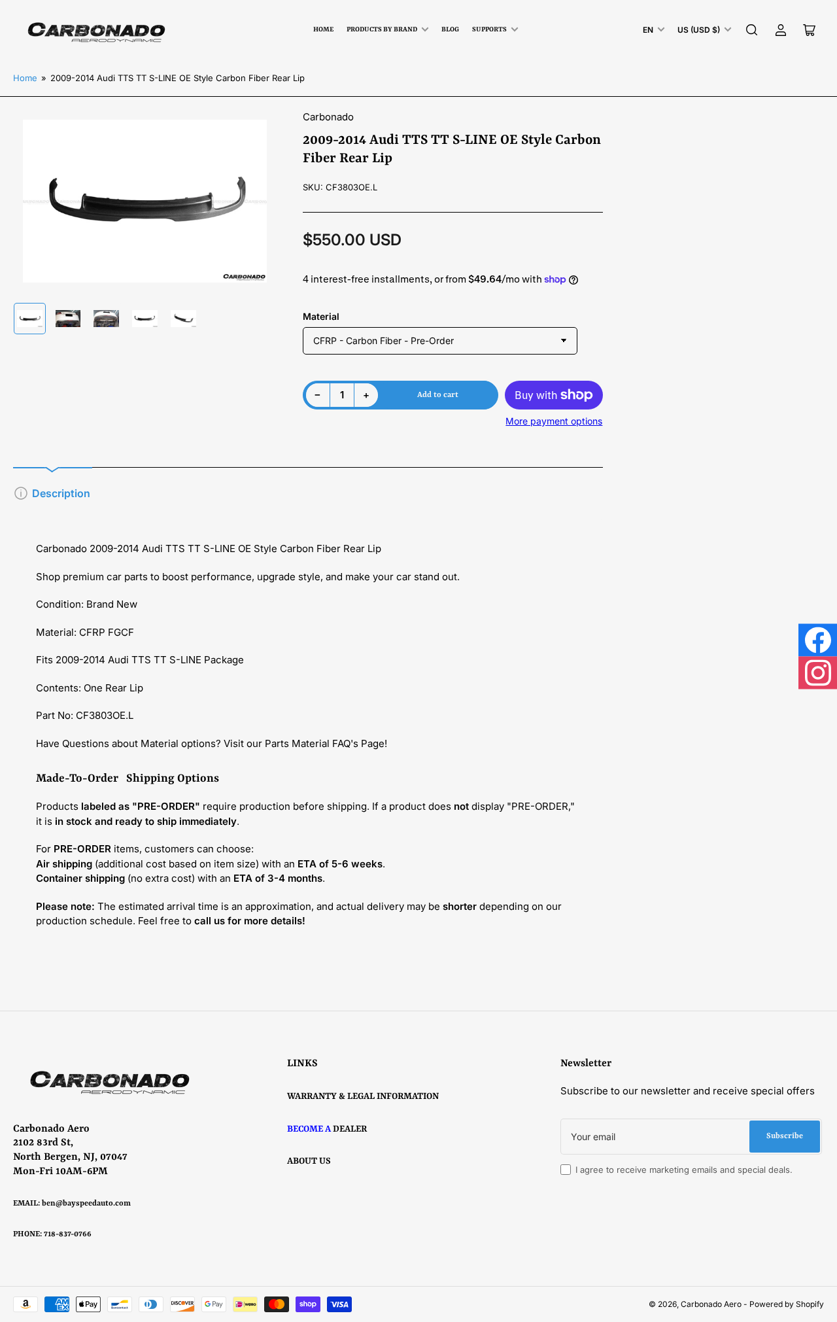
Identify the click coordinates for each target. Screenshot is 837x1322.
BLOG (450, 29)
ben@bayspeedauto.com (86, 1203)
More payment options (553, 420)
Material (321, 316)
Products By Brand (382, 29)
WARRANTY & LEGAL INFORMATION (363, 1096)
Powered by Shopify (786, 1304)
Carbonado (328, 117)
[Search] (752, 30)
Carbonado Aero (711, 1304)
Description (61, 493)
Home (323, 29)
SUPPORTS (489, 29)
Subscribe (784, 1136)
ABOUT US (309, 1161)
